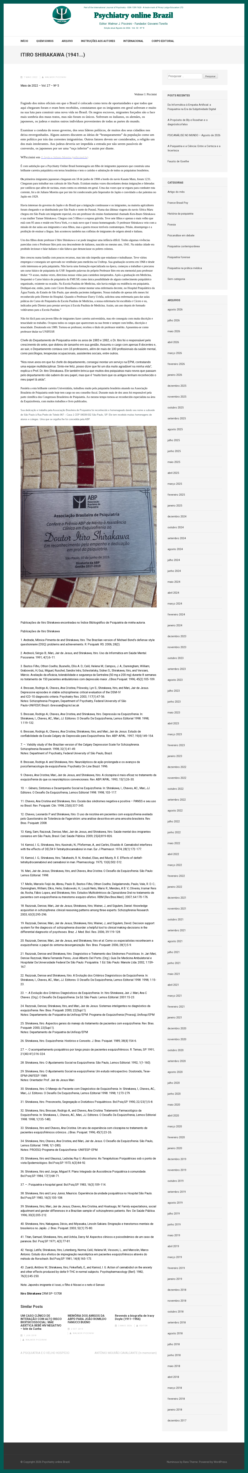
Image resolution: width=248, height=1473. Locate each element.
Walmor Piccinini (55, 77)
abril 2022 (173, 854)
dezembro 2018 (177, 1289)
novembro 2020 (177, 1039)
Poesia (172, 224)
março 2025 (175, 483)
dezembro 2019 (177, 1159)
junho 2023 (174, 701)
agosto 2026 (175, 309)
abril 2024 (173, 592)
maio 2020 (174, 1104)
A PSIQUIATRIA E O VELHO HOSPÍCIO (45, 1353)
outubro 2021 (176, 919)
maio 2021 (174, 974)
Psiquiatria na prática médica (185, 268)
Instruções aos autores (98, 41)
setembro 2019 (177, 1191)
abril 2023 (173, 723)
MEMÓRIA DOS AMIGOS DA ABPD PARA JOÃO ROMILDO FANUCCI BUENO (87, 1319)
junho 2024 (174, 571)
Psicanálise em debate (181, 235)
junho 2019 (174, 1224)
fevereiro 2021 (176, 1006)
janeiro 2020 (175, 1148)
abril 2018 (173, 1377)
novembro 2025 (177, 396)
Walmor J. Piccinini (120, 23)
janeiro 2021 (175, 1017)
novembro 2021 (177, 908)
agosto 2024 (175, 549)
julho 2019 (174, 1213)
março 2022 (175, 865)
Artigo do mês (176, 192)
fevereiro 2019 (176, 1268)
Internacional (133, 41)
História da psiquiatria (180, 213)
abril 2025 (173, 473)
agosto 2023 (175, 679)
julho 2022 (174, 821)
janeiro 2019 (175, 1279)
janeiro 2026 (175, 375)
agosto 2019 (175, 1202)
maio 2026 (174, 331)
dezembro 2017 (177, 1420)
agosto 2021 (175, 941)
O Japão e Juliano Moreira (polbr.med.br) (64, 157)
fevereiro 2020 (176, 1137)
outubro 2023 (176, 658)
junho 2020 (174, 1093)
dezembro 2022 (177, 767)
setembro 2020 (177, 1061)
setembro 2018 (177, 1322)
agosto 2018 (175, 1333)
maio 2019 (174, 1235)
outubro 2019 (176, 1181)
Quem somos (45, 41)
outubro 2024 (176, 527)
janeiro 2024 (175, 625)
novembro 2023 (177, 647)
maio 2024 (174, 581)
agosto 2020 (175, 1072)
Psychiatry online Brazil (56, 1462)
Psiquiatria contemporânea (184, 246)
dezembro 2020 (177, 1028)
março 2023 (175, 734)
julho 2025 (174, 440)
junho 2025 (174, 451)
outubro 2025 (176, 407)
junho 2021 (174, 963)
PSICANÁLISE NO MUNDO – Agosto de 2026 (194, 135)
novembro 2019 (177, 1170)
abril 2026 (173, 342)
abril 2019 (173, 1246)
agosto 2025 (175, 429)
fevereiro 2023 (176, 745)
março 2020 (175, 1126)
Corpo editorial (163, 41)
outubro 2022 (176, 788)
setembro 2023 (177, 669)
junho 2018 (174, 1355)
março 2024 (175, 603)
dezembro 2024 (177, 516)
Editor (143, 1326)
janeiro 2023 (175, 756)
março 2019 (175, 1257)
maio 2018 (174, 1366)
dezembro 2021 (177, 897)
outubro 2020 (176, 1050)
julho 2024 (174, 560)
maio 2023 (174, 712)
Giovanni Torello (158, 23)
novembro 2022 (177, 778)
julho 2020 (174, 1083)
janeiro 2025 (175, 505)
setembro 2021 (177, 930)
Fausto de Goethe (178, 161)
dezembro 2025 (177, 385)
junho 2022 (174, 832)
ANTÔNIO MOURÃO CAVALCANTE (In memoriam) (126, 1353)
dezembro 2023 (177, 636)
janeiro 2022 (175, 886)
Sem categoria (176, 279)
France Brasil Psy (178, 202)
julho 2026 (174, 320)
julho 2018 (174, 1344)
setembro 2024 (177, 538)
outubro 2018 (176, 1311)
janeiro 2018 (175, 1409)
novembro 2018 (177, 1300)
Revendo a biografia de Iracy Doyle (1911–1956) (134, 1317)
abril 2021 (173, 984)
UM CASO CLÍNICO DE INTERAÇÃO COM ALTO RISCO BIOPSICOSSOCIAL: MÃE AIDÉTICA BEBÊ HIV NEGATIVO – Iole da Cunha (41, 1322)
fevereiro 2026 (176, 364)
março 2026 (175, 353)
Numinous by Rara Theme (182, 1462)
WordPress (220, 1462)
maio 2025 (174, 462)
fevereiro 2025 (176, 494)
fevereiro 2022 (176, 876)
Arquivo (67, 41)
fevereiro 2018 (176, 1398)
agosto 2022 (175, 810)
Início (24, 41)
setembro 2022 (177, 799)
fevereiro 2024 (176, 614)
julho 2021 (174, 952)
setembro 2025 (177, 418)
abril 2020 (173, 1115)
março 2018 (175, 1387)
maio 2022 (174, 843)
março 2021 (175, 995)
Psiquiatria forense (179, 257)
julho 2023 (174, 690)
